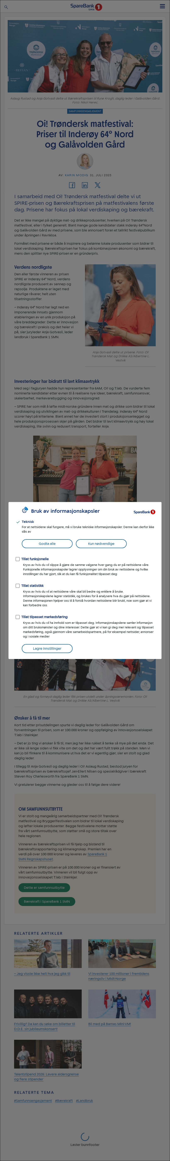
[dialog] (85, 580)
